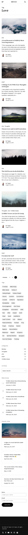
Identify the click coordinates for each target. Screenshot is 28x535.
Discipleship (5, 303)
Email (3, 498)
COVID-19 (12, 299)
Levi (14, 319)
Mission (20, 319)
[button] (2, 2)
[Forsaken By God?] (14, 241)
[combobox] (14, 371)
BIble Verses (5, 290)
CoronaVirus (20, 296)
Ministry (4, 349)
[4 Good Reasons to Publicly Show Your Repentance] (14, 26)
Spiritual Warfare (11, 335)
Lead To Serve (6, 319)
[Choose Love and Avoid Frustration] (14, 114)
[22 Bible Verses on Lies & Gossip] (14, 199)
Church (4, 296)
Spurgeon (21, 335)
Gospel (14, 312)
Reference (5, 332)
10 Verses (4, 286)
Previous (5, 277)
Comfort (11, 296)
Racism (18, 326)
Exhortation (14, 309)
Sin (3, 335)
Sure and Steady (7, 339)
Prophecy (11, 326)
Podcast (16, 322)
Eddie (13, 303)
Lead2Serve (17, 316)
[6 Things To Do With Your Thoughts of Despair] (14, 70)
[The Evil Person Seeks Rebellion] (14, 157)
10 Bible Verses (15, 210)
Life (3, 37)
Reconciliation (13, 329)
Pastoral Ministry (7, 322)
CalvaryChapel (6, 293)
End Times (17, 306)
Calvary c (14, 290)
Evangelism (5, 309)
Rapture (4, 329)
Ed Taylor (8, 54)
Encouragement (6, 306)
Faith (22, 309)
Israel (9, 316)
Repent (12, 332)
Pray (22, 322)
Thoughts (7, 126)
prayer (4, 326)
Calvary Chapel (17, 293)
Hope (3, 316)
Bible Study (13, 286)
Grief (3, 82)
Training (16, 339)
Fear (3, 312)
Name (3, 492)
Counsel (4, 299)
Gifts (8, 312)
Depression (20, 299)
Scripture (19, 332)
